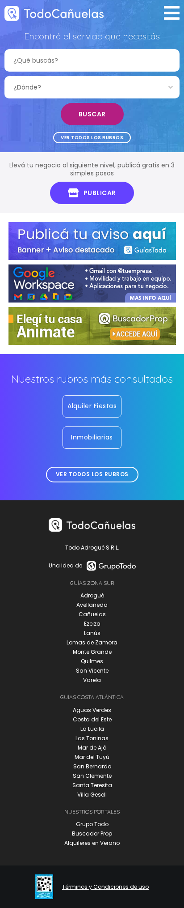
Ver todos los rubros (92, 137)
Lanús (92, 633)
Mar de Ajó (92, 747)
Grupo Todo (92, 824)
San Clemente (92, 776)
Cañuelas (92, 614)
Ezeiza (92, 623)
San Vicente (92, 670)
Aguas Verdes (92, 710)
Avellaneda (92, 605)
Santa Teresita (92, 785)
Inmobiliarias (92, 437)
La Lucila (92, 729)
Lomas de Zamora (92, 642)
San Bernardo (92, 766)
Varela (92, 680)
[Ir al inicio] (54, 13)
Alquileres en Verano (92, 843)
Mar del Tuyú (92, 757)
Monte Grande (92, 652)
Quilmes (92, 661)
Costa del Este (92, 719)
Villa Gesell (92, 794)
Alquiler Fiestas (92, 405)
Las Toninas (92, 738)
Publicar (100, 192)
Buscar (92, 114)
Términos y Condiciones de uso (105, 887)
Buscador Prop (92, 833)
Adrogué (92, 595)
